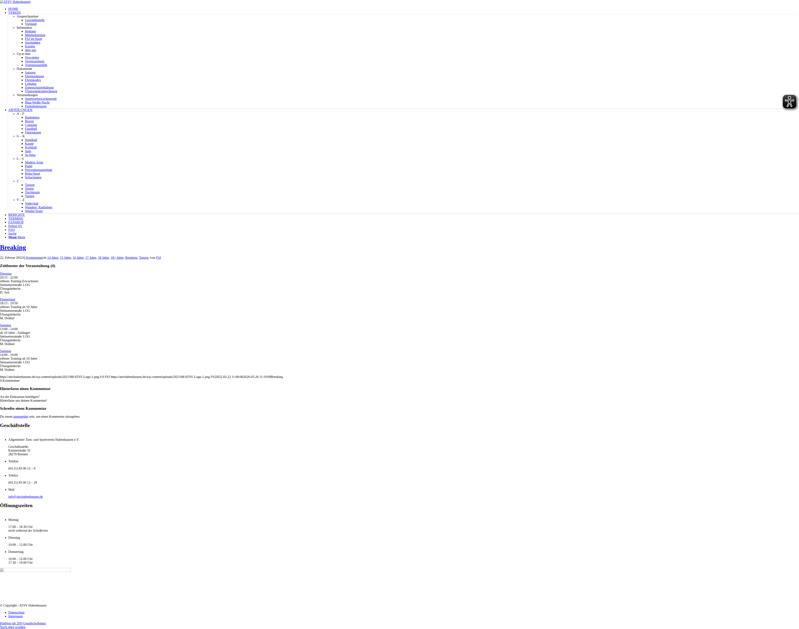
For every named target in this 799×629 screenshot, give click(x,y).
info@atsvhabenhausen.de (25, 496)
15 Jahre (65, 257)
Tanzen (144, 257)
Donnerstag (7, 299)
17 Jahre (90, 257)
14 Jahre (52, 257)
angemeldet (20, 416)
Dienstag (6, 273)
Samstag (5, 325)
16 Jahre (78, 257)
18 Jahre (103, 257)
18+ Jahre (117, 257)
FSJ (158, 257)
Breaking (13, 247)
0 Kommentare (33, 257)
